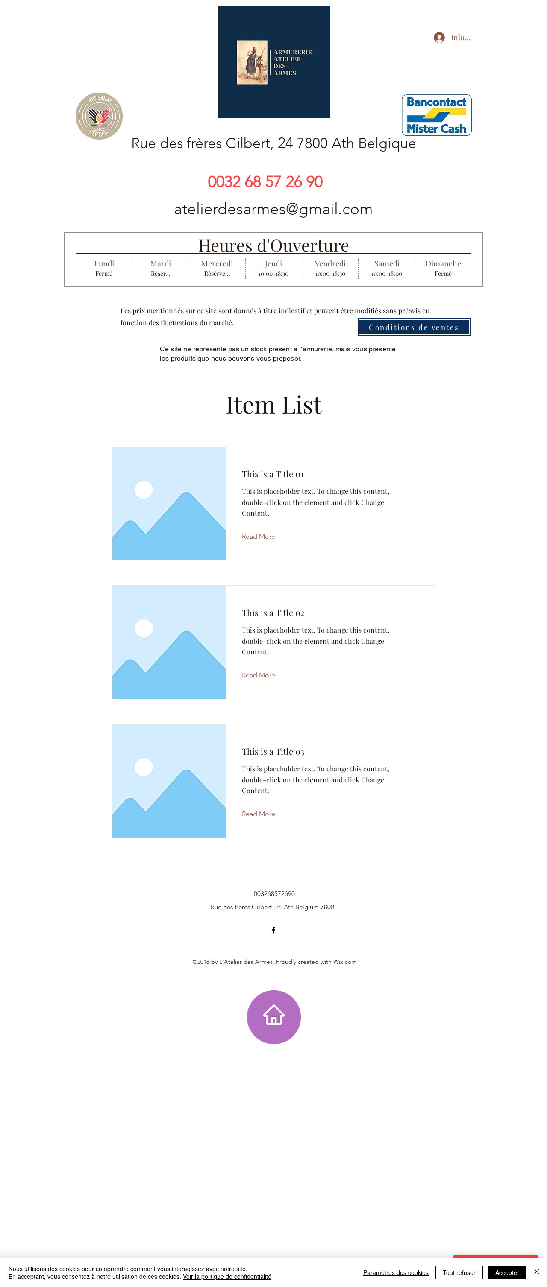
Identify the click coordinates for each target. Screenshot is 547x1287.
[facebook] (273, 930)
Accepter (507, 1272)
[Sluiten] (537, 1272)
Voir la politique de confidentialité (227, 1276)
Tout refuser (459, 1272)
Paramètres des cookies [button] (396, 1272)
